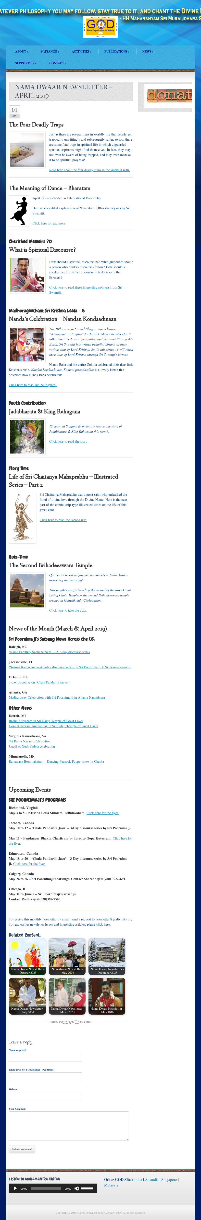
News (148, 51)
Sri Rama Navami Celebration (29, 741)
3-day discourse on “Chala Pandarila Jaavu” (39, 682)
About (21, 51)
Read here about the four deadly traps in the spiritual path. (89, 170)
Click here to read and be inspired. (33, 384)
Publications (117, 51)
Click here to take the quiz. (68, 610)
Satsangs (50, 51)
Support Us (26, 63)
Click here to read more (49, 223)
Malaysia (111, 1185)
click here (103, 924)
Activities (82, 51)
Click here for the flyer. (103, 812)
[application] (53, 1188)
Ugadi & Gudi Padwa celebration (32, 746)
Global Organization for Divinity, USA (100, 30)
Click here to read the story (68, 441)
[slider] (87, 1188)
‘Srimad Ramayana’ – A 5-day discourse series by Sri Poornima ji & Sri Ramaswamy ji (70, 667)
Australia (152, 1179)
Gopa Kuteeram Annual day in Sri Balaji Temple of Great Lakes (53, 726)
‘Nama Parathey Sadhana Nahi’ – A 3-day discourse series (49, 651)
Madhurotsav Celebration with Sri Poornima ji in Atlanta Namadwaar (57, 697)
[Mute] (76, 1188)
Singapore (169, 1179)
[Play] (15, 1188)
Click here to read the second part (63, 519)
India (138, 1179)
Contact (57, 63)
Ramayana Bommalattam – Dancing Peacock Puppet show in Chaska (56, 761)
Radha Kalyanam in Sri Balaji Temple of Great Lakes (46, 720)
